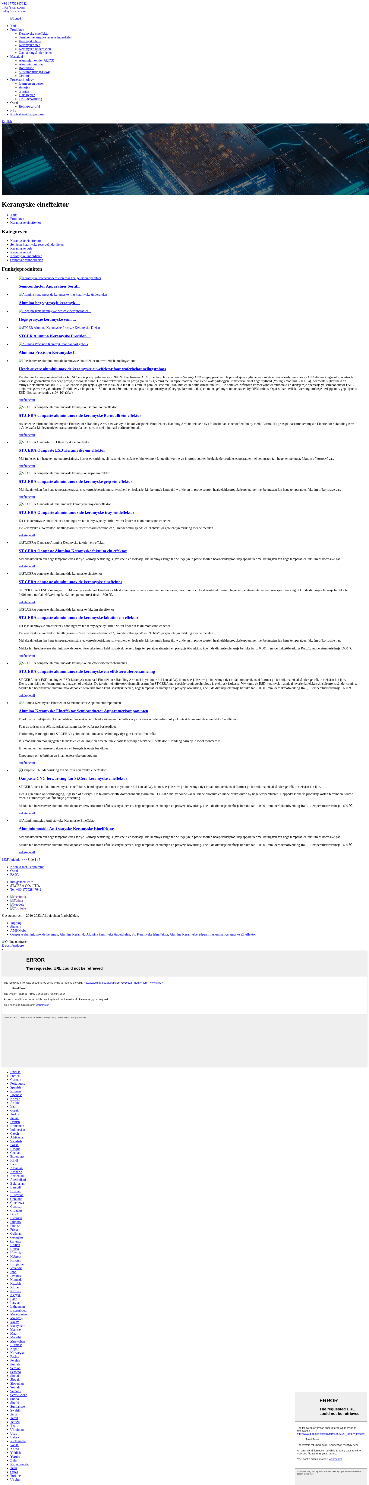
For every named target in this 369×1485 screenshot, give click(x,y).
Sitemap (15, 926)
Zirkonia (24, 76)
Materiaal (16, 56)
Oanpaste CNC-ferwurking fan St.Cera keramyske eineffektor (73, 778)
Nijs (13, 110)
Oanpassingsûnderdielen (35, 52)
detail (31, 400)
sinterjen (24, 87)
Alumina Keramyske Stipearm (190, 934)
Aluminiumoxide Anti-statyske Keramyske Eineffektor (66, 828)
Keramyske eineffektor (34, 33)
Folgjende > (15, 859)
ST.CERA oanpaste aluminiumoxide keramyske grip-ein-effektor (75, 481)
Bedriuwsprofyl (29, 106)
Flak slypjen (27, 95)
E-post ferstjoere (13, 945)
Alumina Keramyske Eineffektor (234, 934)
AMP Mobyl (18, 930)
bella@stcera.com (14, 11)
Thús (13, 26)
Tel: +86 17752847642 (25, 889)
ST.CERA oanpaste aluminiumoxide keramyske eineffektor (70, 582)
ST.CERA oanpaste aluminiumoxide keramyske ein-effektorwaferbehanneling (87, 671)
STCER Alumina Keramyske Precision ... (55, 336)
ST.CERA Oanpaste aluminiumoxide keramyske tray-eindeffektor (76, 512)
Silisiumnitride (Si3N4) (34, 72)
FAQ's (14, 874)
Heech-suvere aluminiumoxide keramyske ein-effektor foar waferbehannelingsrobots (92, 369)
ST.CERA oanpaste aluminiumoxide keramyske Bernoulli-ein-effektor (80, 415)
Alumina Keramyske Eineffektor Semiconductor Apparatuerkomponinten (83, 711)
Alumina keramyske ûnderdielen (108, 934)
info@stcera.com (13, 7)
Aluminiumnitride (31, 64)
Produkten (17, 29)
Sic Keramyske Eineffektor (150, 934)
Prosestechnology (22, 79)
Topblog (16, 923)
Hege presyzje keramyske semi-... (47, 319)
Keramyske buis (30, 41)
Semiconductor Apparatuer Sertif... (49, 286)
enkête (23, 400)
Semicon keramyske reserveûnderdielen (45, 37)
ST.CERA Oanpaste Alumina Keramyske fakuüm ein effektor (73, 551)
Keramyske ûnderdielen (35, 49)
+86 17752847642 (14, 3)
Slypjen (24, 91)
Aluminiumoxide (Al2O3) (36, 60)
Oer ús (14, 870)
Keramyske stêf (29, 45)
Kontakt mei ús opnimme (27, 114)
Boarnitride (26, 68)
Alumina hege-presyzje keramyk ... (49, 303)
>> (25, 859)
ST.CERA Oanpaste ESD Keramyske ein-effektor (62, 450)
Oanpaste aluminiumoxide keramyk (34, 934)
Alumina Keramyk (72, 934)
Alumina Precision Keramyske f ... (49, 352)
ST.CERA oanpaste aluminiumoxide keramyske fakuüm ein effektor (78, 617)
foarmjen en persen (31, 83)
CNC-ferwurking (30, 99)
